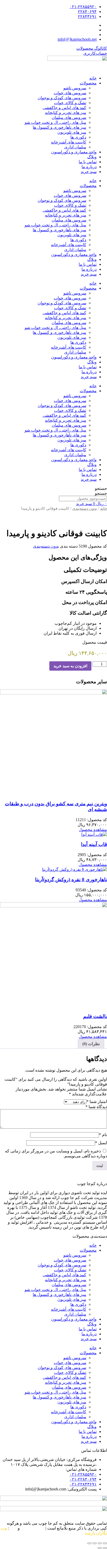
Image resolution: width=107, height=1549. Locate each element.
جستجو (101, 488)
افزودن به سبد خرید (70, 666)
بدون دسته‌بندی (84, 508)
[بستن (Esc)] (89, 1543)
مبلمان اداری (75, 147)
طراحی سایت (32, 1528)
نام (103, 1134)
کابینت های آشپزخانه (68, 142)
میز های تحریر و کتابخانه (65, 112)
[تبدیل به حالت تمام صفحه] (100, 1543)
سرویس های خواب (70, 93)
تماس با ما (88, 162)
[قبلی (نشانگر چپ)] (105, 1548)
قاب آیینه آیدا (94, 844)
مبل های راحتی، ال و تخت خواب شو (55, 122)
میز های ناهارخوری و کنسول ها (59, 127)
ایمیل (101, 1143)
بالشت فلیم (95, 1016)
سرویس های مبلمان (69, 117)
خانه (93, 78)
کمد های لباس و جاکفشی (64, 107)
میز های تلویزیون (71, 132)
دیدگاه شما (96, 1107)
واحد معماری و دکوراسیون (74, 152)
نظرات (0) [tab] (91, 1044)
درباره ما (89, 166)
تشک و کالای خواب (70, 103)
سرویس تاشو (74, 88)
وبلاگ (92, 157)
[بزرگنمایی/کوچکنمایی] (105, 1543)
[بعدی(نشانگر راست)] (100, 1548)
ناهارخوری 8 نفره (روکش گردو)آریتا (71, 879)
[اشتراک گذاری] (94, 1543)
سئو (13, 1528)
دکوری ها (78, 137)
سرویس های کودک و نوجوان (62, 98)
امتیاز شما (96, 1101)
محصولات (88, 83)
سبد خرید (89, 171)
